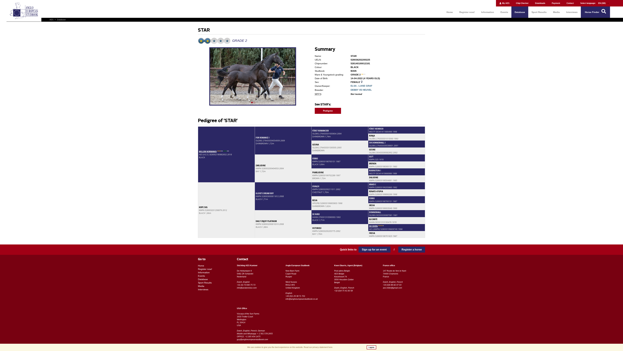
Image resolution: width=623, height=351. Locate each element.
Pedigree (328, 110)
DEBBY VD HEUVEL (361, 90)
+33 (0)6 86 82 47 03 (392, 285)
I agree (371, 347)
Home (449, 12)
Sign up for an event (374, 249)
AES (51, 20)
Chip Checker (522, 3)
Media (556, 12)
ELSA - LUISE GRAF (361, 86)
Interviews (572, 12)
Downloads (540, 3)
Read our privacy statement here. (318, 347)
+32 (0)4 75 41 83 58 (343, 291)
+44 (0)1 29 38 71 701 (295, 296)
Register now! (467, 12)
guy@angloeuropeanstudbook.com (252, 339)
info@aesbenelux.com (247, 288)
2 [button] (254, 102)
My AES (505, 3)
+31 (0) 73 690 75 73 (246, 285)
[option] (253, 77)
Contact (570, 3)
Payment (556, 3)
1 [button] (252, 102)
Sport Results (539, 12)
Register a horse (412, 249)
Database (520, 12)
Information (487, 12)
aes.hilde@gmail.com (392, 288)
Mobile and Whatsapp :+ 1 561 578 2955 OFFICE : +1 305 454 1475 (255, 335)
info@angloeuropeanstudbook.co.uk (302, 299)
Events (504, 12)
